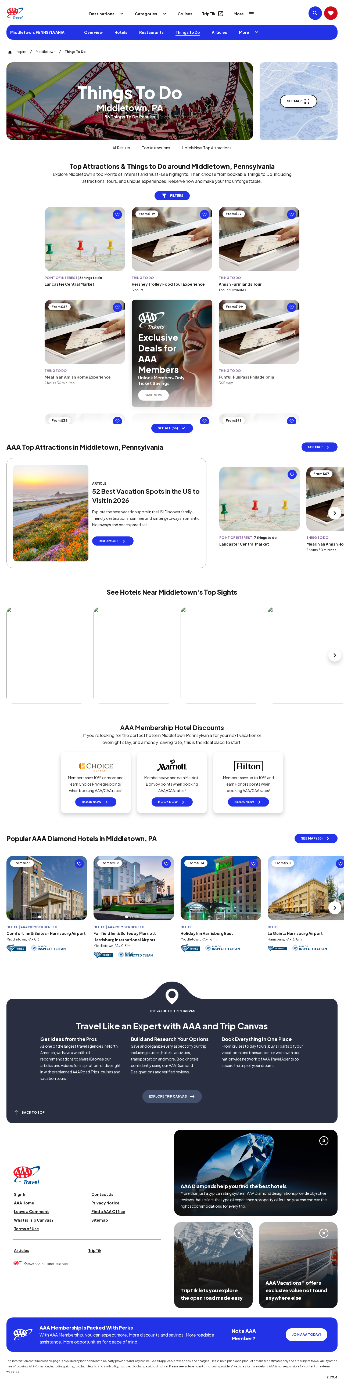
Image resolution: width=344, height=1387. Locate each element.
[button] (39, 917)
